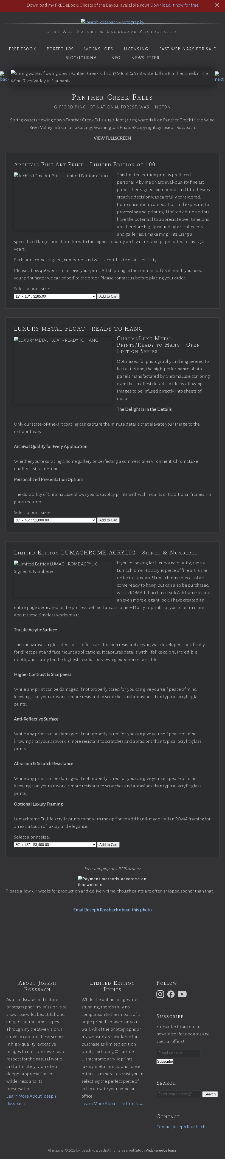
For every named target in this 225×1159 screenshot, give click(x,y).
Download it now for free (174, 5)
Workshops (98, 49)
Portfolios (60, 49)
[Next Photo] (220, 79)
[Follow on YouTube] (183, 993)
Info (114, 58)
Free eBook (22, 49)
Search (210, 1094)
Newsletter (145, 58)
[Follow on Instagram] (161, 993)
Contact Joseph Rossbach (180, 1126)
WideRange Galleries (161, 1150)
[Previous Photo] (5, 79)
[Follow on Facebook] (172, 993)
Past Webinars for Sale (187, 49)
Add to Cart (108, 296)
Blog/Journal (82, 58)
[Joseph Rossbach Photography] (112, 22)
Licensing (136, 49)
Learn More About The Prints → (112, 1103)
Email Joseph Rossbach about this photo (112, 909)
